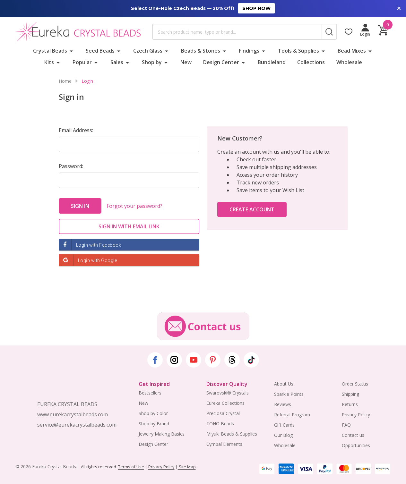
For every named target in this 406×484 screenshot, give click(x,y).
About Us (283, 384)
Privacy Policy (356, 415)
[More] (71, 50)
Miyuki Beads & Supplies (231, 434)
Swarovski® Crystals (227, 393)
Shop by (152, 62)
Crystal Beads (50, 50)
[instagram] (174, 360)
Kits (49, 62)
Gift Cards (284, 425)
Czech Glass (147, 50)
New (186, 62)
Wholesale (349, 62)
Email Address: (76, 130)
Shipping (350, 394)
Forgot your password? (134, 205)
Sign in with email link (129, 226)
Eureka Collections (225, 403)
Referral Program (292, 415)
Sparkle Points (289, 394)
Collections (311, 62)
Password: (71, 166)
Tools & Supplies (298, 50)
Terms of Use (131, 467)
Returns (350, 404)
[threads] (232, 360)
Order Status (355, 384)
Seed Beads (100, 50)
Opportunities (356, 445)
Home (65, 81)
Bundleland (272, 62)
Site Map (187, 467)
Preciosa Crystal (223, 413)
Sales (116, 62)
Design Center (221, 62)
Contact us (353, 435)
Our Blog (283, 435)
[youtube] (193, 360)
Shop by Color (153, 413)
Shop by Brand (154, 423)
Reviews (282, 404)
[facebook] (155, 360)
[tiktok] (251, 360)
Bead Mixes (352, 50)
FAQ (346, 425)
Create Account (251, 209)
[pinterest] (212, 360)
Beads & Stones (200, 50)
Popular (82, 62)
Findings (249, 50)
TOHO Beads (220, 423)
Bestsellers (150, 393)
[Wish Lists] (348, 32)
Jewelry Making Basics (162, 434)
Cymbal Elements (224, 444)
